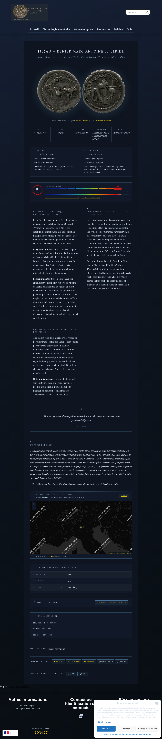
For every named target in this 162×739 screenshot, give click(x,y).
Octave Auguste (83, 29)
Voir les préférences (147, 728)
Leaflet (113, 553)
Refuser (126, 728)
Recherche (103, 29)
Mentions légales (145, 734)
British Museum (82, 120)
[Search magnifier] (147, 12)
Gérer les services (104, 722)
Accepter (106, 728)
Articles (118, 29)
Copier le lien (107, 661)
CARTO (129, 553)
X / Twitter (75, 661)
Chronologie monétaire (56, 29)
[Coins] (81, 716)
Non (84, 674)
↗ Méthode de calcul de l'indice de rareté (62, 198)
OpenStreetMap (121, 553)
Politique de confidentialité (128, 734)
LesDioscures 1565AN (103, 120)
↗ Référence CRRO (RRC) (90, 198)
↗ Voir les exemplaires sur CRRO (111, 602)
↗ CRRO (124, 496)
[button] (157, 703)
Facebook (60, 661)
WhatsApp (90, 661)
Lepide (12, 686)
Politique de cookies (111, 734)
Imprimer (123, 661)
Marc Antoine (22, 686)
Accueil (34, 29)
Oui (73, 674)
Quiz (129, 29)
